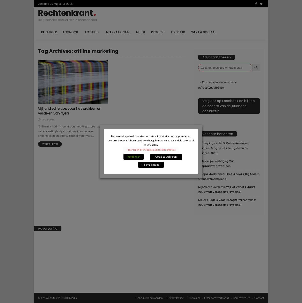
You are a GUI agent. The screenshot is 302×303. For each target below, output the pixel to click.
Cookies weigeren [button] (166, 156)
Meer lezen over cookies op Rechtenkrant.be (151, 150)
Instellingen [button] (133, 156)
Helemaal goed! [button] (151, 165)
